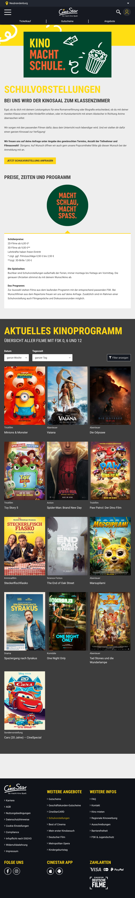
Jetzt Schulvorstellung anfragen (30, 160)
